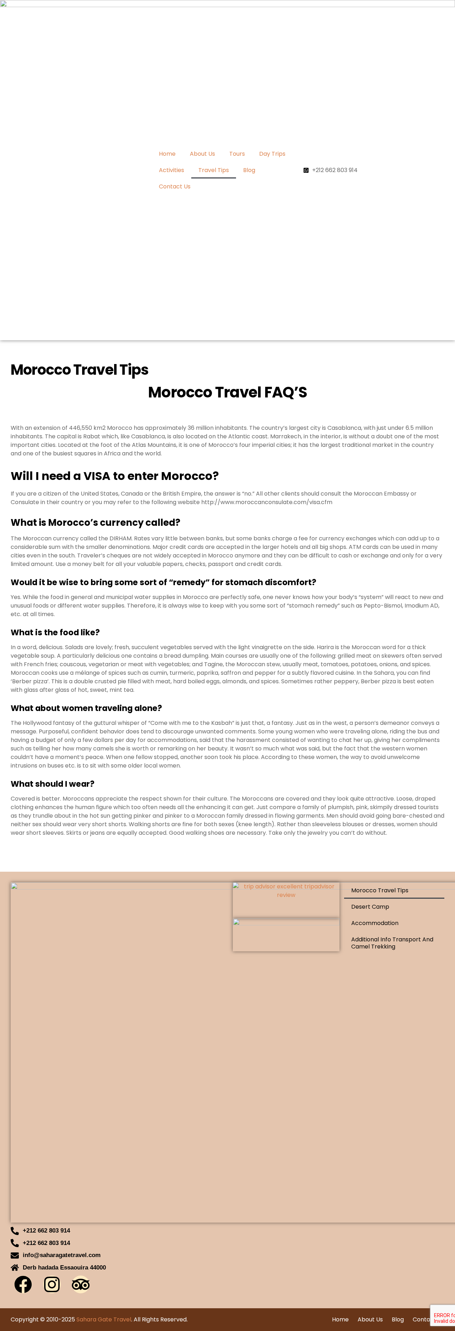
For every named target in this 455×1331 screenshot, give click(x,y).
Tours (237, 154)
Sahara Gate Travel (103, 1319)
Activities (171, 170)
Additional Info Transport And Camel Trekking (392, 943)
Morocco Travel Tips (379, 890)
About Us (202, 154)
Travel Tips (213, 170)
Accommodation (374, 923)
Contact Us (175, 186)
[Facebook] (23, 1284)
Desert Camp (370, 907)
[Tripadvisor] (81, 1284)
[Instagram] (52, 1284)
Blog (249, 170)
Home (167, 154)
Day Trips (272, 154)
